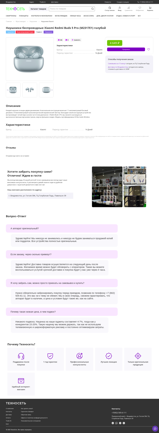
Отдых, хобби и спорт (125, 16)
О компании (10, 408)
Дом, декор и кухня (105, 16)
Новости (108, 2)
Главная (9, 21)
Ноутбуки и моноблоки (41, 16)
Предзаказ (126, 49)
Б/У (139, 16)
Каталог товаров (38, 9)
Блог (7, 424)
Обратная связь (26, 415)
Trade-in (43, 2)
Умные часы (75, 16)
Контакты (9, 411)
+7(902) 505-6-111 (119, 412)
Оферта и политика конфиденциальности (34, 418)
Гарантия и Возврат (27, 411)
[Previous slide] (9, 59)
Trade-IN (8, 421)
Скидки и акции (123, 2)
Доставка (54, 2)
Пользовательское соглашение (31, 421)
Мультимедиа (61, 16)
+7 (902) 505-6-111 (146, 2)
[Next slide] (50, 59)
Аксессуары (89, 16)
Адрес (31, 2)
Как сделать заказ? (27, 408)
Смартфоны (11, 16)
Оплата (8, 418)
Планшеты (23, 16)
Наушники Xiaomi (47, 21)
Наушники (33, 21)
